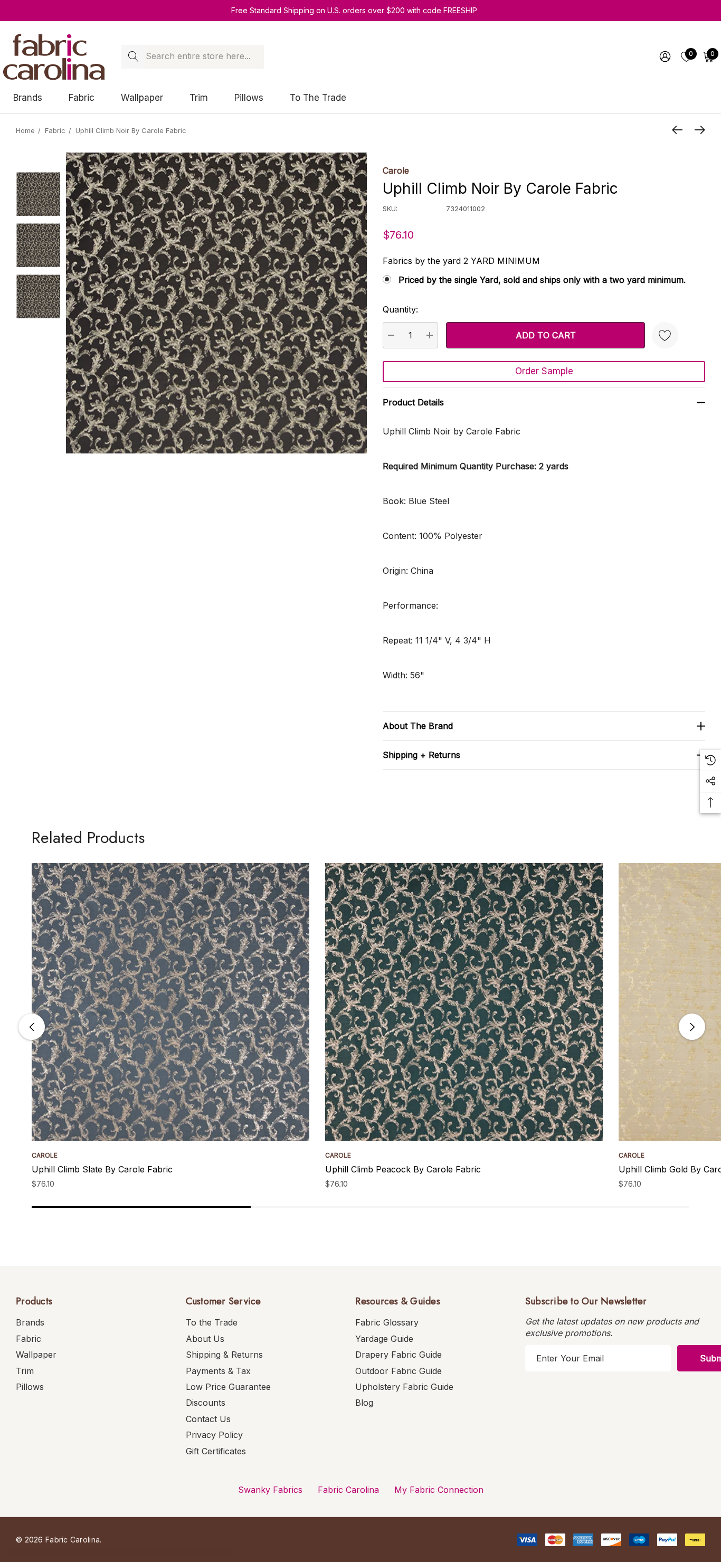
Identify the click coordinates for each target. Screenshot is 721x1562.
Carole (396, 170)
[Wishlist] (665, 335)
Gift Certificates (216, 1451)
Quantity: (400, 309)
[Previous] (680, 130)
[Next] (697, 130)
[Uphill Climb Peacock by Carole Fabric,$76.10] (464, 1002)
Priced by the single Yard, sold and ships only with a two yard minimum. (542, 279)
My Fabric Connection (438, 1489)
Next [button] (692, 1027)
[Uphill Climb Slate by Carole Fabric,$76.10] (170, 1002)
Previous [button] (31, 1027)
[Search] (133, 57)
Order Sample (544, 371)
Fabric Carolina (348, 1489)
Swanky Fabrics (270, 1489)
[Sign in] (664, 56)
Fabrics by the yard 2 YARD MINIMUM (461, 260)
